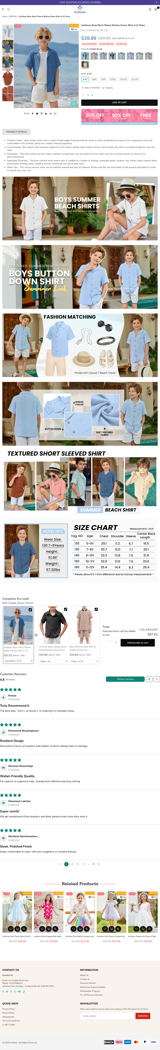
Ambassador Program (90, 991)
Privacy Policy (8, 1009)
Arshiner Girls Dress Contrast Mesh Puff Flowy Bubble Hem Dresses (111, 936)
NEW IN (13, 16)
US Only (74, 25)
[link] (18, 625)
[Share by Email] (55, 113)
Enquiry (109, 87)
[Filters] (149, 679)
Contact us (85, 979)
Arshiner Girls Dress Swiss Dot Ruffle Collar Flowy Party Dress (17, 936)
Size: (86, 73)
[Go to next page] (99, 864)
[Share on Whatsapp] (51, 113)
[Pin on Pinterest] (41, 113)
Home (4, 16)
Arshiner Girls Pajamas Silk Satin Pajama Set (48, 936)
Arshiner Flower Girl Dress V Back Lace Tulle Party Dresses (143, 936)
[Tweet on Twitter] (37, 113)
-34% (132, 893)
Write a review (125, 679)
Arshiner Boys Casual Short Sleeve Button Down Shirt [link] (52, 648)
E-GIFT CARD (8, 1024)
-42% (18, 26)
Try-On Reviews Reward (91, 995)
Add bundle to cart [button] (137, 642)
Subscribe (143, 1016)
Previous (16, 66)
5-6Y (94, 79)
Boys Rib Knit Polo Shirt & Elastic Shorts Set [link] (82, 648)
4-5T (85, 79)
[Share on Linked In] (46, 113)
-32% (6, 893)
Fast (75, 29)
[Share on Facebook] (32, 113)
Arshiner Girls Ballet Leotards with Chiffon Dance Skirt (80, 936)
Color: (91, 49)
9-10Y (112, 79)
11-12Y (135, 79)
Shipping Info (8, 1016)
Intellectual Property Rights (92, 987)
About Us (84, 975)
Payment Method (88, 983)
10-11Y (123, 79)
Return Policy (8, 1013)
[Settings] (150, 9)
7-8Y (103, 79)
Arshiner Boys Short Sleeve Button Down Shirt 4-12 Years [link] (17, 649)
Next (76, 66)
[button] (105, 643)
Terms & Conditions (11, 1020)
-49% (69, 893)
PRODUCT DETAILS (16, 131)
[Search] (8, 9)
